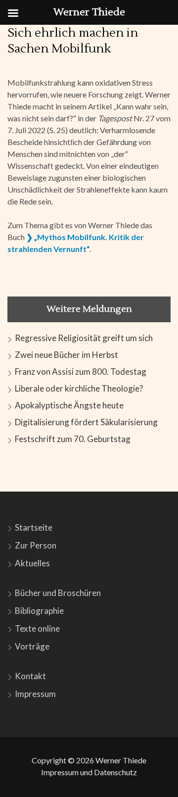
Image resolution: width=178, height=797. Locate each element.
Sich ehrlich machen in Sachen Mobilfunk (72, 40)
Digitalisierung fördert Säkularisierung (86, 422)
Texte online (37, 628)
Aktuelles (32, 563)
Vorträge (32, 646)
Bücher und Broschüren (58, 593)
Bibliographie (39, 610)
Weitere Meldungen (89, 309)
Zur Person (35, 545)
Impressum (35, 694)
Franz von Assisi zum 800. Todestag (80, 371)
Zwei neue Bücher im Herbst (66, 354)
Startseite (33, 527)
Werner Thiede (120, 760)
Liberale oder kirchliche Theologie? (79, 388)
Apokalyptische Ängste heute (69, 405)
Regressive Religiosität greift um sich (84, 338)
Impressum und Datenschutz (89, 772)
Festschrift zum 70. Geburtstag (73, 439)
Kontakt (30, 676)
